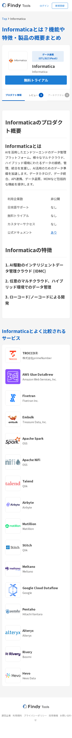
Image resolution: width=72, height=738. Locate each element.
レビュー (33, 95)
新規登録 (60, 5)
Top (4, 19)
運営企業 (6, 715)
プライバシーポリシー (35, 715)
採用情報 (53, 715)
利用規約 (17, 715)
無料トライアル (36, 80)
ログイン (44, 5)
